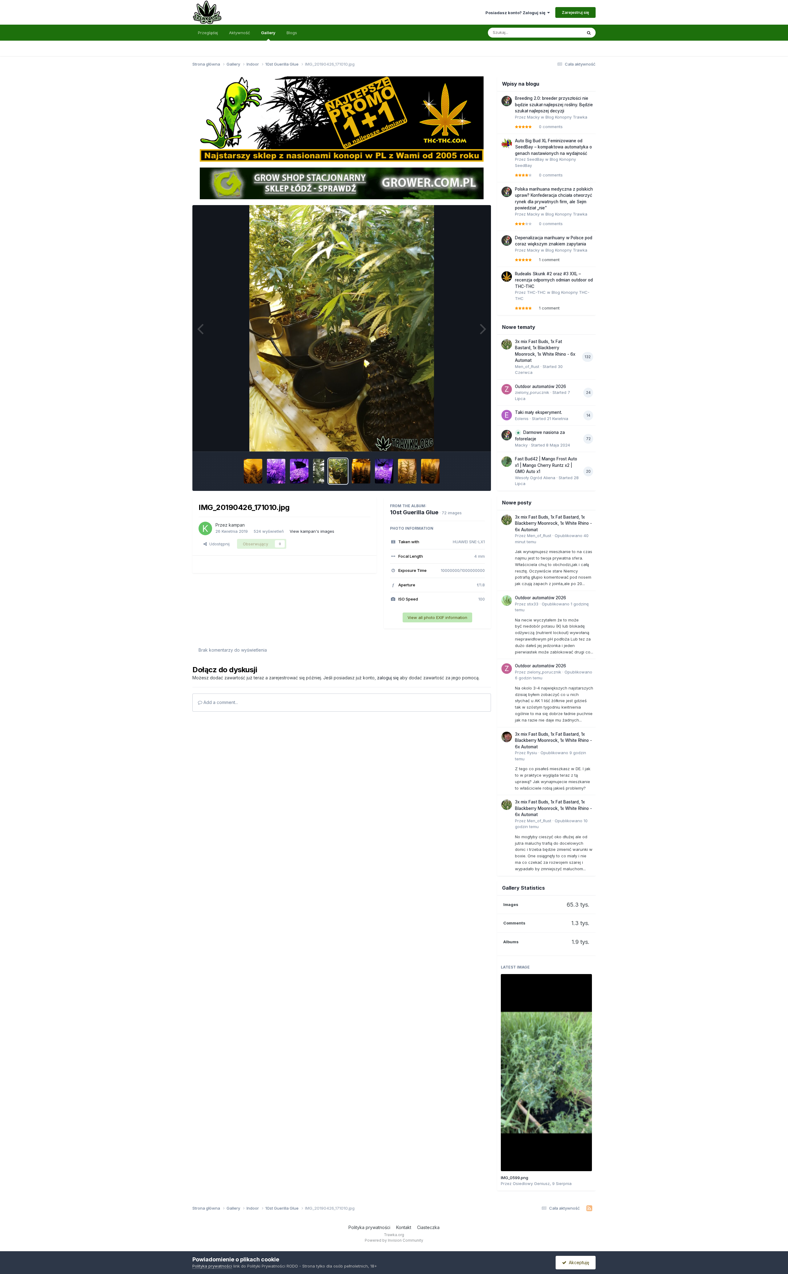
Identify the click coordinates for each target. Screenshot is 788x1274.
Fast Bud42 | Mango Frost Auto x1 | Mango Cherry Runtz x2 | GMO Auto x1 (546, 465)
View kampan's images (312, 531)
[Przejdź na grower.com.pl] (342, 182)
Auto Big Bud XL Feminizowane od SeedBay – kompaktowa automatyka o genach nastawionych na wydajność (553, 147)
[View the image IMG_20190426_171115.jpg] (384, 471)
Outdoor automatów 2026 (540, 386)
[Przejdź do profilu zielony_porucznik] (506, 389)
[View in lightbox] (341, 328)
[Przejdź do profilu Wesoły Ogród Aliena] (506, 461)
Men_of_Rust (527, 366)
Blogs (292, 32)
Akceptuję (577, 1262)
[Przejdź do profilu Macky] (506, 101)
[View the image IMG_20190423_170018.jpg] (430, 471)
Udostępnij (218, 543)
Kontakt (403, 1227)
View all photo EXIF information (437, 617)
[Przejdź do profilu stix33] (506, 600)
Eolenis (522, 418)
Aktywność (239, 32)
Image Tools (465, 440)
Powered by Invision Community (394, 1240)
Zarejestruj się (575, 12)
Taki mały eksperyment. (538, 412)
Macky (533, 117)
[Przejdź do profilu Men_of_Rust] (506, 344)
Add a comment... (220, 702)
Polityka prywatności (369, 1227)
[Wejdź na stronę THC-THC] (342, 118)
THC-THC (536, 292)
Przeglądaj (208, 32)
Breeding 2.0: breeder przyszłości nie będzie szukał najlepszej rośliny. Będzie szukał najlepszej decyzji (554, 104)
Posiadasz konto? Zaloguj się (516, 12)
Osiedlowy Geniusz (531, 1183)
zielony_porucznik (532, 392)
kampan (237, 525)
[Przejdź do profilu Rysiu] (506, 737)
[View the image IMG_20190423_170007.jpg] (407, 471)
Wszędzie (565, 32)
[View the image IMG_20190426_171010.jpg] (338, 471)
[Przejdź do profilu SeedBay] (506, 143)
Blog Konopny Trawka (566, 117)
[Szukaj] (589, 33)
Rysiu (532, 752)
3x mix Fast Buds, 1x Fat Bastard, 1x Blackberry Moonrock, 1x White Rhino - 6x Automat (553, 523)
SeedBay (535, 159)
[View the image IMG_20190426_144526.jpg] (253, 471)
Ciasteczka (428, 1227)
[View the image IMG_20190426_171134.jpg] (299, 471)
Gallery (268, 32)
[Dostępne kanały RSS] (589, 1208)
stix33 (532, 603)
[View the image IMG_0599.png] (546, 1072)
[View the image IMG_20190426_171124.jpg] (276, 471)
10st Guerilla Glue (414, 512)
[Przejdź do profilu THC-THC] (506, 276)
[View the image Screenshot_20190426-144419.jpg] (318, 471)
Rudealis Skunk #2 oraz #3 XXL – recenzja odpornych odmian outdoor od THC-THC (554, 280)
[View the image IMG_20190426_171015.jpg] (361, 471)
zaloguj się (388, 677)
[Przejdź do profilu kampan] (205, 528)
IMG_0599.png (514, 1177)
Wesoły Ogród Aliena (535, 477)
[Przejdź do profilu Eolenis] (506, 415)
